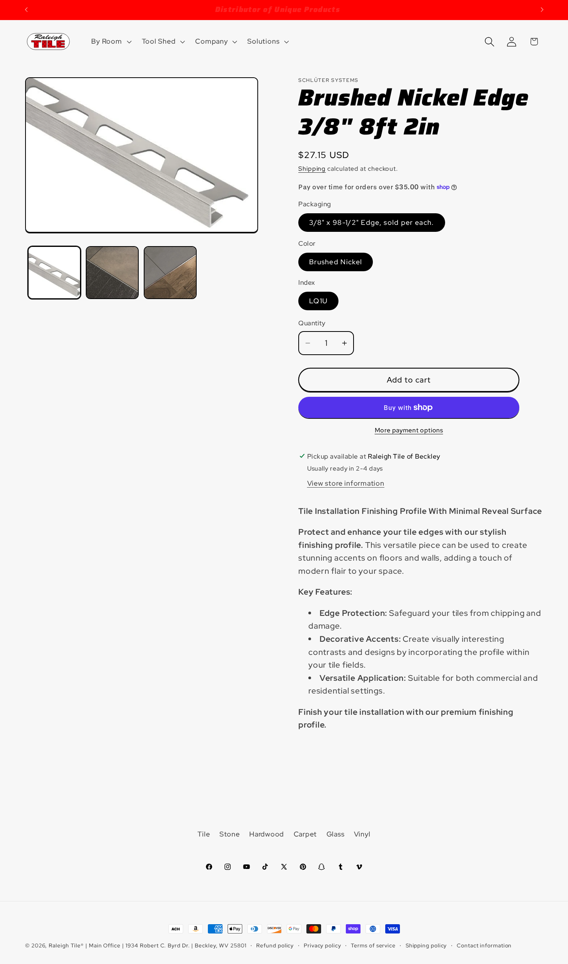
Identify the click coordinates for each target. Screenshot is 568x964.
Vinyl (362, 834)
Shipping (312, 169)
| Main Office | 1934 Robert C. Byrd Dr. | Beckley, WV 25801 (166, 945)
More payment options (409, 430)
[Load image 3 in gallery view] (170, 272)
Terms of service (373, 945)
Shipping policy (426, 945)
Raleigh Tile (65, 945)
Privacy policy (322, 945)
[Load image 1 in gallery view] (54, 272)
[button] (110, 41)
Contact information (484, 945)
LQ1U (318, 301)
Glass (336, 834)
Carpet (305, 834)
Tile (203, 834)
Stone (229, 834)
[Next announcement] (542, 9)
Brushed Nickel (335, 262)
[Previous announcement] (26, 9)
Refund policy (275, 945)
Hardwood (266, 834)
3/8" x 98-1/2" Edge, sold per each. (371, 222)
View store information (345, 483)
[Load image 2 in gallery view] (112, 272)
